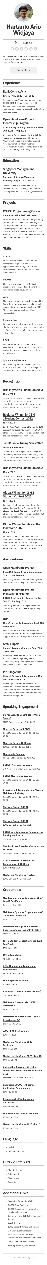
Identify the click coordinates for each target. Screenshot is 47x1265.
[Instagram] (31, 49)
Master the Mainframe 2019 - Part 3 (21, 1124)
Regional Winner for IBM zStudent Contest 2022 (19, 416)
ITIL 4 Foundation (12, 955)
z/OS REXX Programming (16, 1030)
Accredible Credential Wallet (21, 1201)
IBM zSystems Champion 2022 (23, 468)
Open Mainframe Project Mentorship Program (18, 592)
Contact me (23, 70)
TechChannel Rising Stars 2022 (23, 443)
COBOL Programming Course (21, 211)
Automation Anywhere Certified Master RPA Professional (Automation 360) (22, 1070)
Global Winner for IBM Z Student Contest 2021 (18, 494)
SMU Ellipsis (11, 644)
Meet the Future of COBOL (17, 729)
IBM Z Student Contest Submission (23, 1227)
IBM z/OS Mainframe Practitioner (20, 1113)
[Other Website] (35, 49)
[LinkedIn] (26, 49)
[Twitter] (17, 49)
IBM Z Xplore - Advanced (16, 980)
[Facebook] (21, 49)
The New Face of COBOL (15, 807)
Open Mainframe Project (18, 568)
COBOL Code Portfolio (18, 1205)
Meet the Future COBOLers (17, 743)
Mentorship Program (14, 754)
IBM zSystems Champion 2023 (23, 390)
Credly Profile (14, 1223)
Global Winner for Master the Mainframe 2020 (21, 526)
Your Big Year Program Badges (21, 1245)
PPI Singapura (12, 672)
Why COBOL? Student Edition (21, 1241)
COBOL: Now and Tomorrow (17, 764)
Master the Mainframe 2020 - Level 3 (22, 1056)
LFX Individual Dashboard (19, 1230)
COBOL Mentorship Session (17, 775)
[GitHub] (12, 49)
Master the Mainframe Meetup (19, 874)
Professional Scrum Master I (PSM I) (22, 991)
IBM (6, 619)
